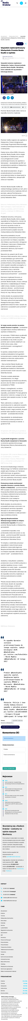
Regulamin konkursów (7, 930)
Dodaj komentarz (9, 768)
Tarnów (3, 915)
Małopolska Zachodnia (8, 56)
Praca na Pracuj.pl (6, 940)
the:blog (3, 964)
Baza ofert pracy (5, 961)
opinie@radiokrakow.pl (13, 856)
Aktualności (4, 36)
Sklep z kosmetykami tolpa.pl (8, 971)
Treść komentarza (9, 754)
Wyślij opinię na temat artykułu (10, 727)
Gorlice (3, 925)
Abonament (4, 932)
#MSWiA (14, 682)
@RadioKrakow (9, 652)
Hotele (2, 954)
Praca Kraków (4, 942)
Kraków (3, 913)
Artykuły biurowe (5, 959)
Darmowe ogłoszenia (6, 969)
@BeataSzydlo (16, 673)
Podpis (6, 749)
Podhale (3, 923)
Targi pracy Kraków (6, 947)
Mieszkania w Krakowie (7, 966)
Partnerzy (3, 937)
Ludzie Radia (4, 928)
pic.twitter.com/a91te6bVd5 (15, 712)
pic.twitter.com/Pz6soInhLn (15, 654)
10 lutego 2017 (21, 716)
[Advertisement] (14, 21)
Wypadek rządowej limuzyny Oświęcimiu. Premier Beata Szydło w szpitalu (13, 38)
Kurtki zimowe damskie (7, 957)
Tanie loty (3, 952)
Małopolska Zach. (14, 36)
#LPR (15, 650)
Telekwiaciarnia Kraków (7, 949)
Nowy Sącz (3, 920)
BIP (2, 935)
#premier (17, 640)
